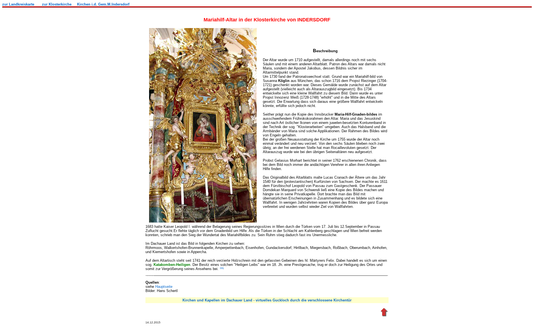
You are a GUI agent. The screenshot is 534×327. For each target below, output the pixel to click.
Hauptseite (163, 286)
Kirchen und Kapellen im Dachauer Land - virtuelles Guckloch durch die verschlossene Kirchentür (267, 300)
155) (222, 268)
